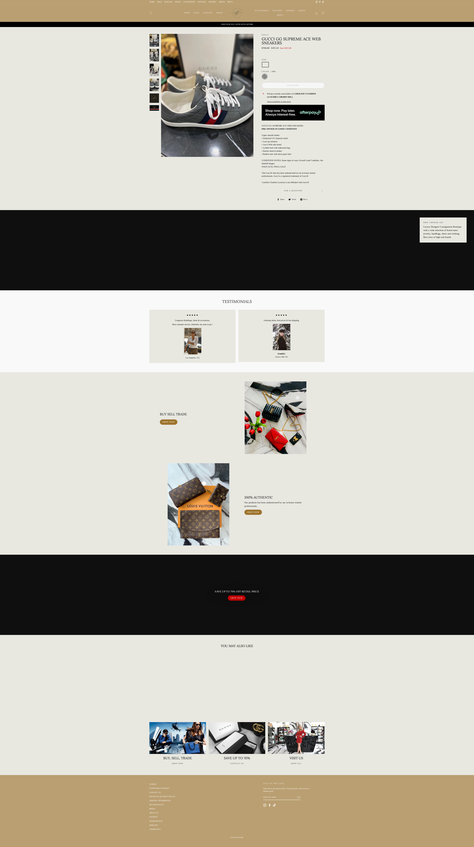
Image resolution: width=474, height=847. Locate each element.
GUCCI (265, 35)
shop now (168, 422)
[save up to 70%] (237, 738)
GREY (264, 76)
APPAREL (212, 2)
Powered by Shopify (236, 837)
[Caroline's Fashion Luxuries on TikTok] (274, 805)
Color (269, 71)
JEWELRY (168, 2)
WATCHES (202, 2)
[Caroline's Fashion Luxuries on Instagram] (264, 805)
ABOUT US (153, 813)
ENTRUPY (153, 817)
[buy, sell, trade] (177, 738)
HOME (152, 2)
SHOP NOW (236, 598)
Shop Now (253, 512)
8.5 (265, 65)
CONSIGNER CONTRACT (159, 788)
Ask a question (293, 191)
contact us (237, 763)
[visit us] (296, 738)
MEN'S (230, 2)
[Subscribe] (298, 797)
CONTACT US (155, 792)
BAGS (159, 2)
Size (264, 60)
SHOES (178, 2)
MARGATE (153, 825)
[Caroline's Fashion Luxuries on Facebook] (269, 805)
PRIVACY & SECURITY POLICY (162, 797)
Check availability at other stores (279, 102)
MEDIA (222, 2)
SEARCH (152, 784)
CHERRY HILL (155, 829)
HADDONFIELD (155, 821)
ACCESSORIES (189, 2)
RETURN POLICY (156, 805)
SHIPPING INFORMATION (160, 801)
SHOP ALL (296, 763)
